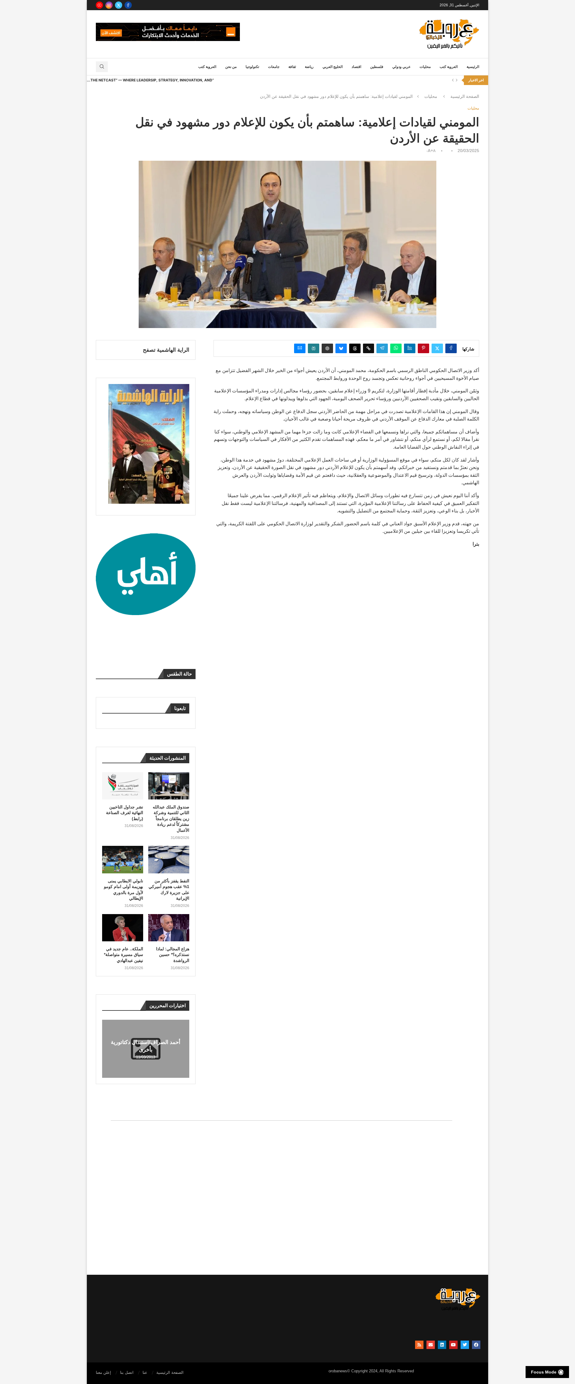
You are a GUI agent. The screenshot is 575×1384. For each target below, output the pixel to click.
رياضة (309, 67)
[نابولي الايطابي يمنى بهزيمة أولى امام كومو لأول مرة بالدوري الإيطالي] (122, 859)
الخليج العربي (333, 67)
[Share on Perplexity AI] (313, 348)
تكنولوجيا (252, 67)
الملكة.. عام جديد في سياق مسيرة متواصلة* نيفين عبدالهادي (123, 954)
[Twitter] (118, 5)
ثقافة (292, 67)
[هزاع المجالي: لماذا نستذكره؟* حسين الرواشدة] (168, 927)
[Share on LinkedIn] (409, 348)
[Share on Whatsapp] (396, 348)
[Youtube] (99, 5)
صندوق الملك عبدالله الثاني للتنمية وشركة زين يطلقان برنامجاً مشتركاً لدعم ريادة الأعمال (171, 819)
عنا (145, 1372)
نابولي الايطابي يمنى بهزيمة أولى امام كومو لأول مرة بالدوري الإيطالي (123, 889)
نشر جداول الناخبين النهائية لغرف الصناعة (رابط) (124, 813)
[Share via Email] (299, 348)
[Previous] (452, 80)
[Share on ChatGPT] (327, 348)
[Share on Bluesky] (341, 348)
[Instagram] (109, 5)
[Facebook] (128, 5)
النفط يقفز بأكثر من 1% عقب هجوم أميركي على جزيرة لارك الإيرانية (169, 889)
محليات (425, 67)
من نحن (231, 67)
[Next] (456, 80)
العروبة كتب (449, 67)
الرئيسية (473, 67)
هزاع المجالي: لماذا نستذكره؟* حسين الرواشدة (172, 954)
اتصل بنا (127, 1372)
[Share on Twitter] (437, 348)
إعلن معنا (103, 1372)
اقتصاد (356, 67)
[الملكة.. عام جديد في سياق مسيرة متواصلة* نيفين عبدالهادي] (122, 927)
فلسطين (376, 67)
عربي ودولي (401, 67)
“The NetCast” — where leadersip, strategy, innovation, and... (150, 80)
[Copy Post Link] (368, 348)
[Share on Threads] (355, 348)
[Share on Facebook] (451, 348)
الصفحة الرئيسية (464, 96)
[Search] (102, 66)
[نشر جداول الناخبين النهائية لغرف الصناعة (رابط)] (122, 785)
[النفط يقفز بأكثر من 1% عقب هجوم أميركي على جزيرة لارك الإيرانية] (168, 859)
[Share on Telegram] (382, 348)
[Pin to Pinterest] (423, 348)
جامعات (273, 67)
